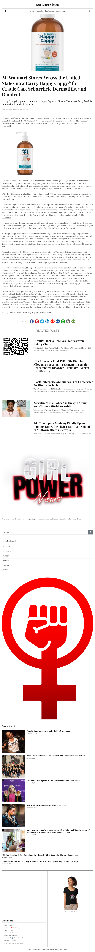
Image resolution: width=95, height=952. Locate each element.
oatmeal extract (47, 281)
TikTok (5, 570)
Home (31, 11)
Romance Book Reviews (11, 933)
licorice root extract (11, 244)
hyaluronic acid (55, 278)
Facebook (7, 551)
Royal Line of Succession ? (12, 935)
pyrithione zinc (49, 241)
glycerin (13, 296)
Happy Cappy (8, 118)
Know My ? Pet (8, 930)
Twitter (6, 556)
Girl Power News (47, 5)
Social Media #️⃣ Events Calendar (14, 938)
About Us (39, 11)
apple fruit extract (46, 244)
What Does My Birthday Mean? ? (14, 943)
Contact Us (49, 11)
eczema (15, 252)
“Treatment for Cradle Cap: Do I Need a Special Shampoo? (28, 196)
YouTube (6, 565)
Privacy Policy (62, 949)
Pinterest (6, 560)
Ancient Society (8, 925)
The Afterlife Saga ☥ (10, 940)
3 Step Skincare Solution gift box (47, 270)
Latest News (61, 11)
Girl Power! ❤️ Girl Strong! (12, 928)
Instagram (7, 547)
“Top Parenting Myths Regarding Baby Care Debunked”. (37, 183)
